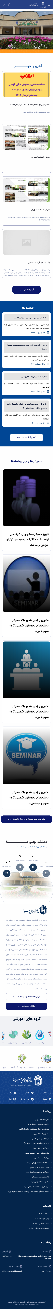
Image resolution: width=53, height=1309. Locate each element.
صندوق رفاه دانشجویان (41, 1133)
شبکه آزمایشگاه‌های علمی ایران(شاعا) (36, 1143)
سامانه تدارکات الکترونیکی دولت (38, 1162)
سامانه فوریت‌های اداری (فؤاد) (39, 1228)
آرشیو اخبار (29, 290)
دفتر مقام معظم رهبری (41, 1119)
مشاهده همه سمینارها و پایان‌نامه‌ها (29, 819)
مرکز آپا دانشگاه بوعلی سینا (40, 1181)
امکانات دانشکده (28, 1006)
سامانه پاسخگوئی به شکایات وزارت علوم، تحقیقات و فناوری (28, 1191)
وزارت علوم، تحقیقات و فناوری (38, 1124)
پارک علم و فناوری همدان (40, 1177)
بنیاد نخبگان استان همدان (40, 1138)
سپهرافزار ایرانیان (19, 1304)
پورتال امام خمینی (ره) (41, 1158)
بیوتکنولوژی (13, 1042)
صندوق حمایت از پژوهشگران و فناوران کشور (34, 1129)
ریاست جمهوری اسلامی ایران (39, 1167)
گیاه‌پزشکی (26, 1042)
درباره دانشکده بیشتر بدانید (29, 996)
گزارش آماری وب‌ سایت (41, 1223)
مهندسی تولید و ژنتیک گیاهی (22, 1067)
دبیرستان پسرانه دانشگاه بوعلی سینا (36, 1186)
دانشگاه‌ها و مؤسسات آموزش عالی (37, 1172)
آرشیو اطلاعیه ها (29, 437)
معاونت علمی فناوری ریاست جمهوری (36, 1153)
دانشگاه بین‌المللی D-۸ (41, 1148)
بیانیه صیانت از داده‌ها (41, 1218)
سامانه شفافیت (44, 1213)
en (4, 5)
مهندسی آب (40, 1042)
